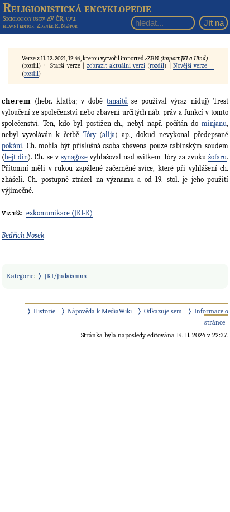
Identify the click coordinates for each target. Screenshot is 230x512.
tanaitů (117, 101)
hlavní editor (18, 26)
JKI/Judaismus (66, 276)
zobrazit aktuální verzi (116, 65)
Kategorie (20, 276)
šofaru (217, 157)
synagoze (74, 157)
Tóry (89, 134)
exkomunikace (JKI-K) (59, 213)
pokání (12, 146)
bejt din (16, 157)
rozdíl (157, 65)
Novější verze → (193, 65)
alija (108, 134)
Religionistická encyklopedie (77, 8)
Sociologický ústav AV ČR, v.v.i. (39, 18)
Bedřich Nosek (23, 235)
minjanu (214, 123)
